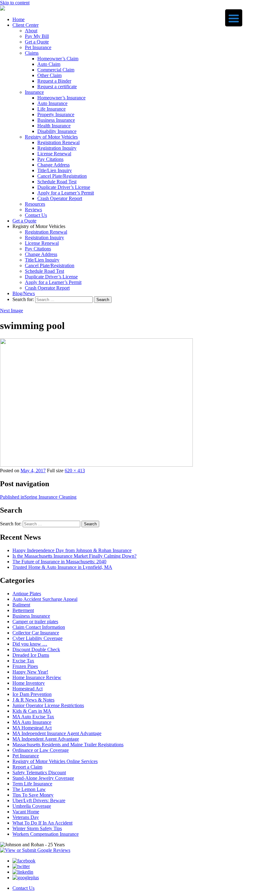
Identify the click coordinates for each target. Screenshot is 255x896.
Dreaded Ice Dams (30, 655)
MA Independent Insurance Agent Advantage (56, 733)
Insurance (34, 92)
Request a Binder (54, 81)
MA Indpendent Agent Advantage (45, 739)
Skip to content (15, 2)
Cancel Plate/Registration (62, 176)
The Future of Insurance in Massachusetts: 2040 (59, 561)
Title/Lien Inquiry (54, 170)
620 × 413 (75, 470)
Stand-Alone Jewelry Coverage (43, 778)
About (31, 30)
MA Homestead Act (32, 727)
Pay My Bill (37, 36)
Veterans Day (25, 817)
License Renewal (54, 153)
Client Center (25, 25)
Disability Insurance (56, 131)
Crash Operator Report (59, 198)
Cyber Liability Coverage (37, 638)
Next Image (11, 310)
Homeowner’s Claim (57, 58)
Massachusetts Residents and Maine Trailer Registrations (67, 744)
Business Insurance (56, 120)
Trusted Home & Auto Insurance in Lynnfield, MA (62, 567)
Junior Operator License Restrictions (48, 705)
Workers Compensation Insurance (45, 834)
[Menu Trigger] (233, 17)
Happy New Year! (30, 671)
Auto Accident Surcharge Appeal (44, 599)
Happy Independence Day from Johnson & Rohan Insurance (72, 550)
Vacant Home (25, 811)
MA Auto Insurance (31, 722)
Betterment (23, 610)
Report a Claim (27, 767)
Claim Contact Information (38, 627)
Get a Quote (37, 41)
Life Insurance (51, 109)
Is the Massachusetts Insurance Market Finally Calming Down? (74, 556)
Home (18, 19)
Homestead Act (27, 688)
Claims (32, 53)
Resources (35, 204)
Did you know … (29, 644)
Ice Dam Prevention (32, 694)
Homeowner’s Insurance (61, 97)
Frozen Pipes (25, 666)
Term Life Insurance (32, 783)
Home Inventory (28, 683)
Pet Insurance (38, 47)
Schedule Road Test (56, 181)
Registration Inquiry (56, 148)
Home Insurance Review (36, 677)
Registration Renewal (58, 142)
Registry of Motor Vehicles (51, 136)
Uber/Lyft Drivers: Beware (38, 800)
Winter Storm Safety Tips (37, 828)
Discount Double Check (36, 649)
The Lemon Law (29, 789)
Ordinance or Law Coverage (40, 750)
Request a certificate (57, 86)
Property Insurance (55, 114)
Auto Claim (48, 64)
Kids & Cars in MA (31, 711)
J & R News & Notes (33, 699)
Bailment (21, 604)
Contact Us (36, 215)
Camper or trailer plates (35, 621)
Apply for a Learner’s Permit (65, 192)
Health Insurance (54, 125)
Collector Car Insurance (35, 632)
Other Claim (49, 75)
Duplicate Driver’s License (63, 187)
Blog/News (23, 293)
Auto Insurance (52, 103)
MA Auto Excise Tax (33, 716)
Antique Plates (26, 593)
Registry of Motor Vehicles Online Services (55, 761)
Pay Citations (50, 159)
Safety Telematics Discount (39, 772)
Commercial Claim (55, 69)
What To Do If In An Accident (42, 822)
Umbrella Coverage (31, 806)
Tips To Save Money (32, 795)
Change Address (53, 164)
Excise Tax (23, 660)
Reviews (33, 209)
